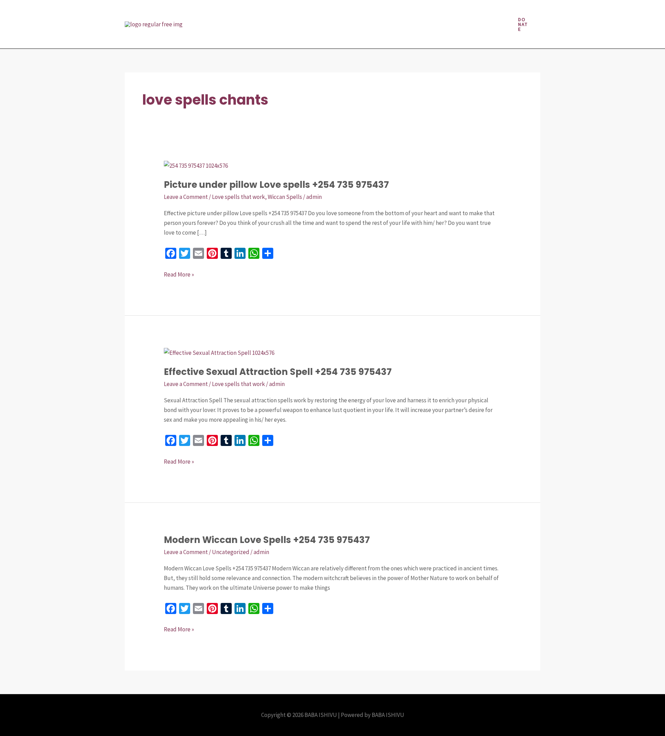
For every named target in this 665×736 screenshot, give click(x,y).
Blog (267, 12)
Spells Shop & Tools (226, 36)
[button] (523, 24)
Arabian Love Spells (225, 12)
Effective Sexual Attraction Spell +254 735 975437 (278, 372)
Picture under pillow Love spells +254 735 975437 (276, 184)
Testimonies (278, 36)
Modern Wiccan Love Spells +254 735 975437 (267, 540)
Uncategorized (230, 552)
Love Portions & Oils (343, 12)
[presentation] (303, 12)
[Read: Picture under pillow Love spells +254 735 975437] (196, 165)
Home (292, 12)
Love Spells (394, 12)
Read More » (179, 274)
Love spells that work (238, 197)
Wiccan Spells (285, 197)
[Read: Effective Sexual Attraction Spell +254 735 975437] (219, 352)
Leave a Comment (186, 197)
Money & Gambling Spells (452, 12)
